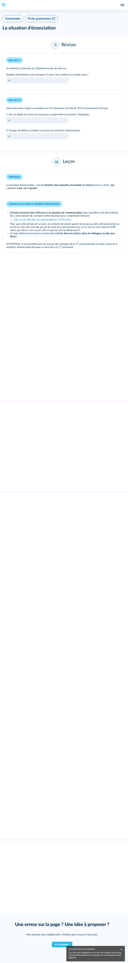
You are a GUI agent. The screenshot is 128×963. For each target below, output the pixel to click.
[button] (64, 45)
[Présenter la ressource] (118, 60)
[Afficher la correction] (110, 60)
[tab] (110, 60)
